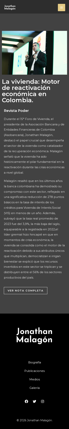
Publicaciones (34, 371)
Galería (35, 388)
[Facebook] (26, 401)
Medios (34, 379)
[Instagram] (42, 401)
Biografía (34, 362)
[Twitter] (34, 401)
